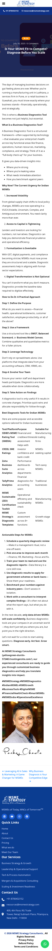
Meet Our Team (10, 852)
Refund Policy (26, 943)
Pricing (5, 842)
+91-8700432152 (15, 898)
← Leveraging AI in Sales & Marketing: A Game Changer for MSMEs (14, 774)
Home (5, 828)
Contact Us (7, 838)
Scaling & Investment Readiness (18, 886)
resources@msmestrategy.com (23, 904)
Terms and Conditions (26, 946)
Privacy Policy (26, 939)
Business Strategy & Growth (16, 863)
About (5, 833)
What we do (8, 847)
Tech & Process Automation (16, 874)
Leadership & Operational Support (20, 869)
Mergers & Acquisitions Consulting (20, 880)
